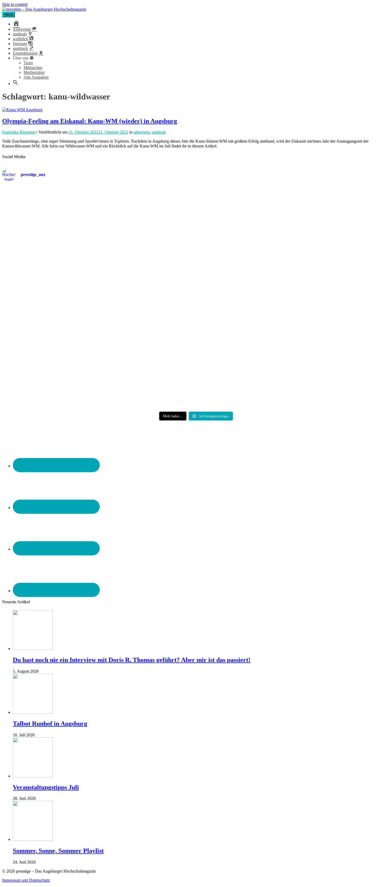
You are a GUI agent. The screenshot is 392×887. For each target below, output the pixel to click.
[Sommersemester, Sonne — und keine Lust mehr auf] (66, 297)
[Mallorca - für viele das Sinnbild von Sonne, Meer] (326, 371)
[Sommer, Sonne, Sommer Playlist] (33, 839)
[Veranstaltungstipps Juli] (33, 776)
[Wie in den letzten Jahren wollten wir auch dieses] (196, 297)
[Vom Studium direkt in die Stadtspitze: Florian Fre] (66, 207)
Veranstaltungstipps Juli (46, 787)
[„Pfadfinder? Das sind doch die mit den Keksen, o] (326, 297)
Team (28, 63)
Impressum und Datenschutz (26, 880)
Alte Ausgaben (36, 77)
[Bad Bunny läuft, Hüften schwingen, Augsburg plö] (196, 223)
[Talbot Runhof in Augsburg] (33, 712)
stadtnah (159, 132)
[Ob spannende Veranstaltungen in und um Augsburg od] (66, 371)
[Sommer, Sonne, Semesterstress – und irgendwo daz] (326, 223)
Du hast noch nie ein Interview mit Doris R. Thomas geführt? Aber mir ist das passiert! (131, 659)
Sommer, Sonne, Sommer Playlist (58, 850)
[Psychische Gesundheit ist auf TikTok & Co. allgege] (196, 371)
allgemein (142, 132)
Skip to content (14, 4)
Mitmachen (32, 67)
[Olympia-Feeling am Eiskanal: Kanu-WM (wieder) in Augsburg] (22, 109)
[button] (15, 83)
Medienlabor (34, 72)
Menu (8, 15)
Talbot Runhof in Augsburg (50, 723)
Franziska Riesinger (18, 132)
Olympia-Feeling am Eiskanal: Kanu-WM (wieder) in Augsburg (89, 121)
